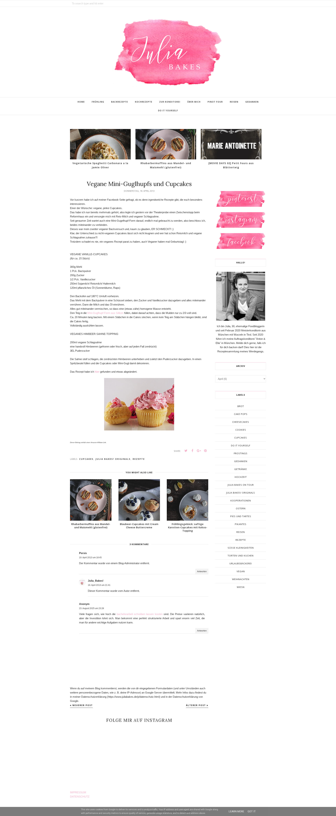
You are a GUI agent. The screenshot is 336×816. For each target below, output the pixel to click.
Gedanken (240, 461)
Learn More (236, 811)
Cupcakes (86, 459)
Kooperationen (240, 500)
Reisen (240, 532)
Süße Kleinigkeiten (241, 547)
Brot (240, 406)
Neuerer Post (82, 705)
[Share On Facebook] (192, 451)
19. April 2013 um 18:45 (90, 557)
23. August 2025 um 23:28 (91, 608)
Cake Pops (240, 414)
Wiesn (240, 587)
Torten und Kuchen (241, 555)
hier (97, 371)
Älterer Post (196, 705)
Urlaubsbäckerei (240, 563)
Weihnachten (240, 579)
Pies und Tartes (240, 516)
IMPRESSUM (78, 792)
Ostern (241, 508)
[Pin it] (205, 451)
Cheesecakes (240, 421)
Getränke (240, 469)
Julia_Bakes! (95, 580)
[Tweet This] (186, 451)
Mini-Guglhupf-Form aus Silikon (105, 312)
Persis (83, 553)
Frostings (240, 453)
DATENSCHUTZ (79, 796)
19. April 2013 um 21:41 (99, 585)
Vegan (241, 571)
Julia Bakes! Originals (113, 459)
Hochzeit (241, 477)
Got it (252, 811)
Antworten (202, 571)
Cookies (240, 429)
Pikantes (240, 524)
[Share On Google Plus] (199, 451)
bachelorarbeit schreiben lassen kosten (140, 614)
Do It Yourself (240, 445)
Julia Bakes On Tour (241, 484)
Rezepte (139, 459)
